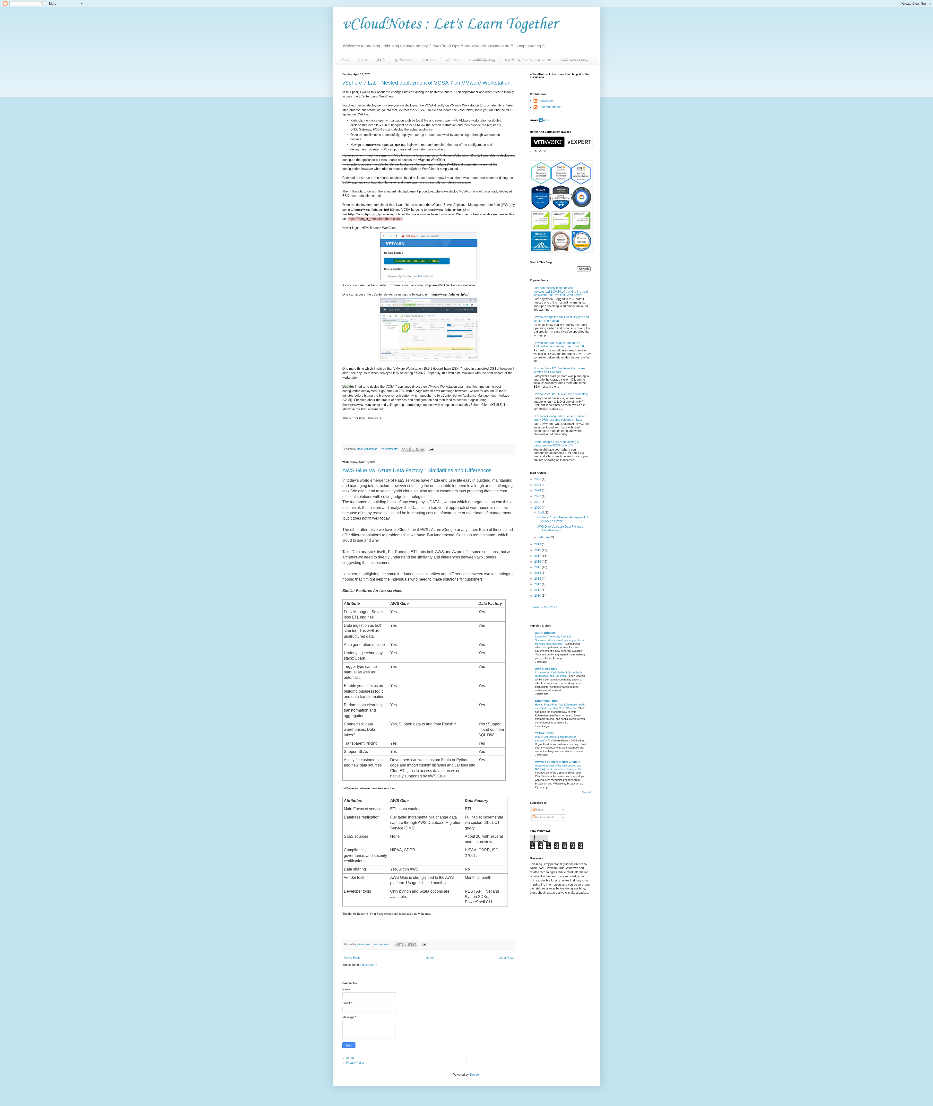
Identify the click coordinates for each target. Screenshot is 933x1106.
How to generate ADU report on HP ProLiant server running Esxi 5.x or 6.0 (559, 344)
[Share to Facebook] (417, 449)
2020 (538, 507)
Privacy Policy (355, 1062)
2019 (538, 544)
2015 (538, 567)
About (350, 1058)
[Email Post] (430, 448)
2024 (538, 490)
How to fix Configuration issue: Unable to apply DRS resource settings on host (560, 418)
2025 (538, 485)
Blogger (474, 1074)
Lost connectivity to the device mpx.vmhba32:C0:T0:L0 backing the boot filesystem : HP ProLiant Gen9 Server (561, 291)
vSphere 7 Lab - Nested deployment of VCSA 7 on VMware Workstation (426, 83)
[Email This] (403, 449)
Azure (362, 60)
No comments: (390, 448)
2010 (538, 595)
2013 (538, 578)
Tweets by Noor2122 (543, 607)
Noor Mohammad (550, 107)
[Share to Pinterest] (422, 449)
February (544, 537)
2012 (538, 584)
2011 (538, 590)
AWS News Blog (546, 669)
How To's (452, 60)
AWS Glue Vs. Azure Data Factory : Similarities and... (560, 528)
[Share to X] (412, 449)
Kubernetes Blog (546, 701)
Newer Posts (352, 957)
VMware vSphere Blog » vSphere (557, 762)
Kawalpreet (545, 100)
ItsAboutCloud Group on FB (527, 60)
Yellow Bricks (544, 733)
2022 (538, 496)
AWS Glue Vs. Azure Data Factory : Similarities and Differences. (417, 470)
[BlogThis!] (408, 449)
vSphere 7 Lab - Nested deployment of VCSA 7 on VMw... (562, 519)
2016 (538, 561)
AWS (380, 60)
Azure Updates (545, 633)
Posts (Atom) (368, 965)
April (541, 512)
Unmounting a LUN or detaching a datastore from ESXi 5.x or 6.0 (556, 443)
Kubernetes (403, 60)
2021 (538, 502)
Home (344, 60)
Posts (540, 809)
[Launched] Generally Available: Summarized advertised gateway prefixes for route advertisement (559, 640)
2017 (538, 555)
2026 (538, 479)
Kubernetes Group (574, 60)
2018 (538, 550)
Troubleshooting (482, 60)
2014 (538, 573)
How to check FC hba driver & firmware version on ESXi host (559, 370)
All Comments (545, 817)
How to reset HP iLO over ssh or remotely (561, 394)
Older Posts (506, 957)
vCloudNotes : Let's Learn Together (449, 24)
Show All (586, 792)
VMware (429, 60)
